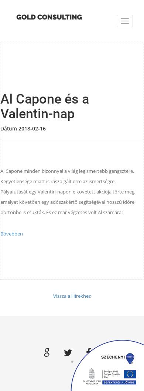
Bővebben (11, 233)
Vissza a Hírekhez (72, 296)
